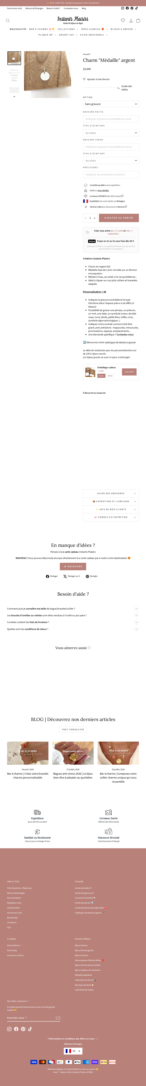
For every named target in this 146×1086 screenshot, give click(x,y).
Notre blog (12, 950)
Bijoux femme (81, 945)
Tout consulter (73, 729)
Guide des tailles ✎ (83, 888)
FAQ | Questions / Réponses (19, 888)
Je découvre (73, 566)
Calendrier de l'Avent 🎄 (86, 980)
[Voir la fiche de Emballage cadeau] (90, 372)
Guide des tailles (126, 88)
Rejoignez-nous (14, 902)
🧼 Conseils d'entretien (111, 517)
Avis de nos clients (15, 955)
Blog (84, 8)
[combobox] (73, 1051)
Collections (67, 29)
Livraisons (11, 922)
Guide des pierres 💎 (84, 902)
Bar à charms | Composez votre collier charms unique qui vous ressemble (118, 778)
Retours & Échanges (34, 8)
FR (74, 1051)
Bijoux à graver (122, 29)
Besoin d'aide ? (53, 8)
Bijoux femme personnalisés (87, 965)
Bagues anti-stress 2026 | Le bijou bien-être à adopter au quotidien (73, 776)
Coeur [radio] (101, 375)
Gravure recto (93, 112)
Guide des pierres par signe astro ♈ (91, 907)
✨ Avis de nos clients (111, 509)
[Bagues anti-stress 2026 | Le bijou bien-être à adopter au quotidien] (73, 753)
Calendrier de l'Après (84, 989)
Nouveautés (18, 29)
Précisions (90, 167)
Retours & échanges (16, 893)
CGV (9, 927)
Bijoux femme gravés (84, 950)
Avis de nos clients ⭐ (88, 1069)
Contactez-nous (71, 8)
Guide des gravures (110, 493)
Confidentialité (71, 1069)
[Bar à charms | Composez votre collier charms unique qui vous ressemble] (118, 753)
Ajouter (129, 371)
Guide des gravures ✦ (84, 893)
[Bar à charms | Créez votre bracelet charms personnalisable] (27, 753)
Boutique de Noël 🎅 (84, 985)
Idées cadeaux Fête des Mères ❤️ (89, 960)
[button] (96, 79)
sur (99, 190)
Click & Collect (13, 907)
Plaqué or (46, 34)
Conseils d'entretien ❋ (85, 897)
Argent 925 (67, 34)
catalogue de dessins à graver (120, 342)
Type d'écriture (94, 125)
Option (88, 97)
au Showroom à (107, 206)
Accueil (86, 54)
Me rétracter (12, 917)
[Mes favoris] (124, 20)
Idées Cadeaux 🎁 (93, 29)
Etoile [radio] (110, 375)
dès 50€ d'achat (105, 196)
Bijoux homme (81, 955)
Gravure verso (93, 139)
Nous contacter (14, 897)
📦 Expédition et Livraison (111, 501)
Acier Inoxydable (92, 34)
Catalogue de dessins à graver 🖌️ (90, 912)
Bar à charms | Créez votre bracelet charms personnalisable (27, 776)
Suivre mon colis (14, 8)
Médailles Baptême (83, 975)
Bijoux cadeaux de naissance (87, 970)
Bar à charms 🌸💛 (42, 29)
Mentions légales (55, 1069)
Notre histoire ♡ (14, 945)
